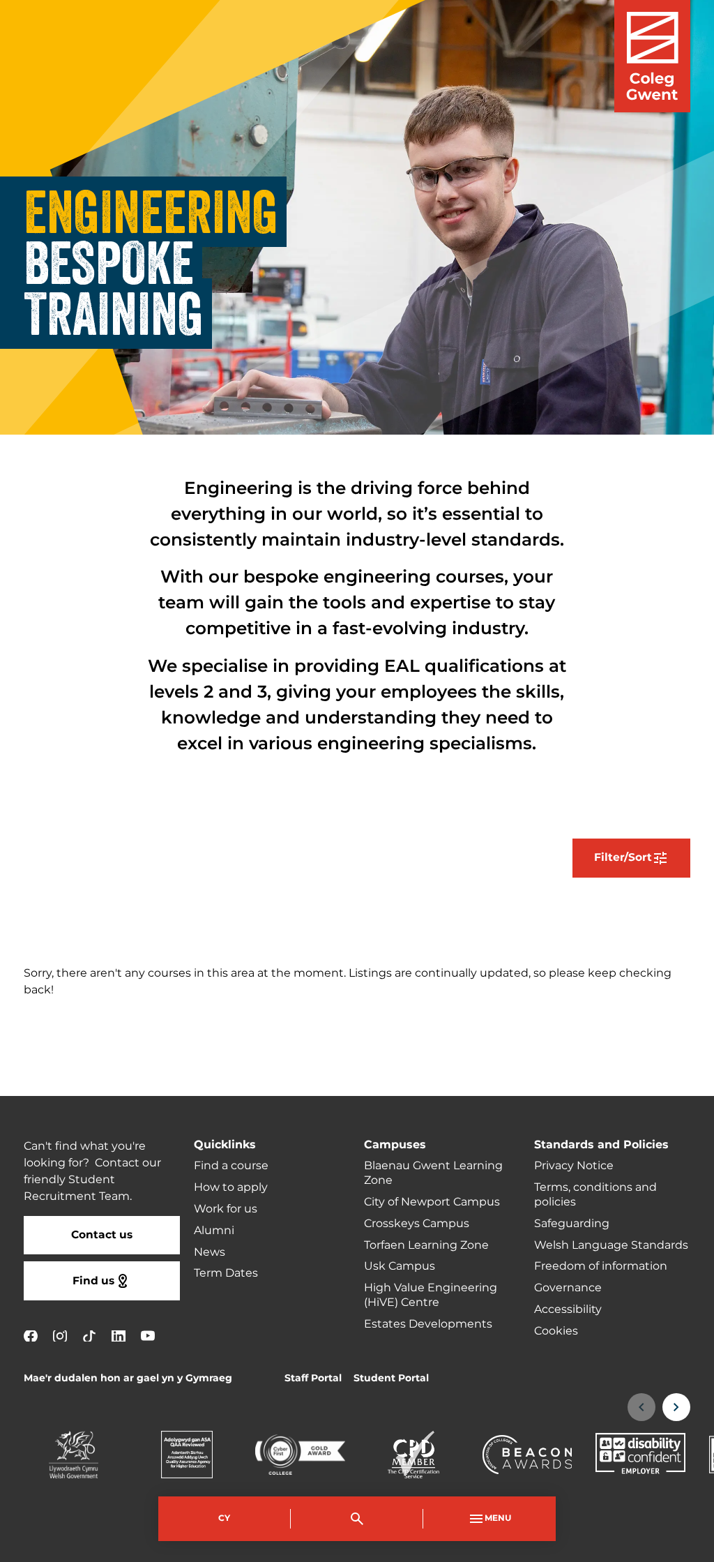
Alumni (214, 1231)
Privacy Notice (574, 1166)
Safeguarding (571, 1224)
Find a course (231, 1166)
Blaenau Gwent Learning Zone (433, 1173)
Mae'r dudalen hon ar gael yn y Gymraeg (128, 1378)
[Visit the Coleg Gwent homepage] (652, 56)
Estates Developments (428, 1324)
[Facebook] (31, 1335)
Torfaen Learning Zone (426, 1245)
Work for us (225, 1209)
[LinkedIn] (119, 1335)
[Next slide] (676, 1407)
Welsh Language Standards (611, 1245)
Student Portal (391, 1378)
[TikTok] (89, 1335)
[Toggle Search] (357, 1518)
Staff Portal (313, 1378)
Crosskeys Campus (416, 1224)
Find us (93, 1281)
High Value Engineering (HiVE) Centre (430, 1295)
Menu (498, 1518)
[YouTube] (148, 1335)
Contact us (101, 1235)
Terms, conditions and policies (595, 1194)
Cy (224, 1518)
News (209, 1252)
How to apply (231, 1187)
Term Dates (226, 1273)
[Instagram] (60, 1335)
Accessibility (568, 1309)
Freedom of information (600, 1266)
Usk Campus (399, 1266)
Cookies (556, 1331)
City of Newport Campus (432, 1202)
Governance (568, 1288)
